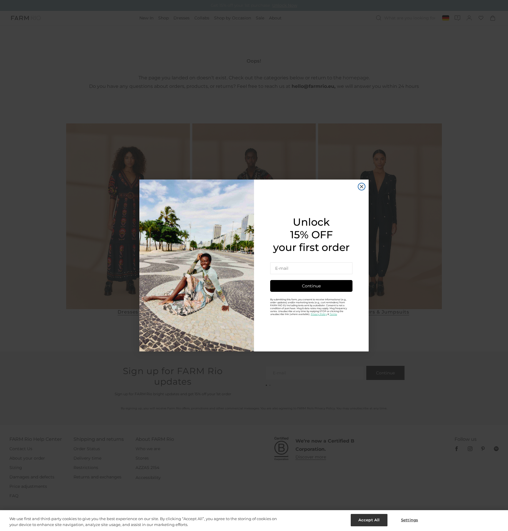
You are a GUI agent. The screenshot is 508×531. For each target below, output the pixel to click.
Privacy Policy (319, 314)
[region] (254, 520)
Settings (409, 519)
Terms (333, 314)
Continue (311, 286)
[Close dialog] (361, 186)
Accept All (369, 519)
